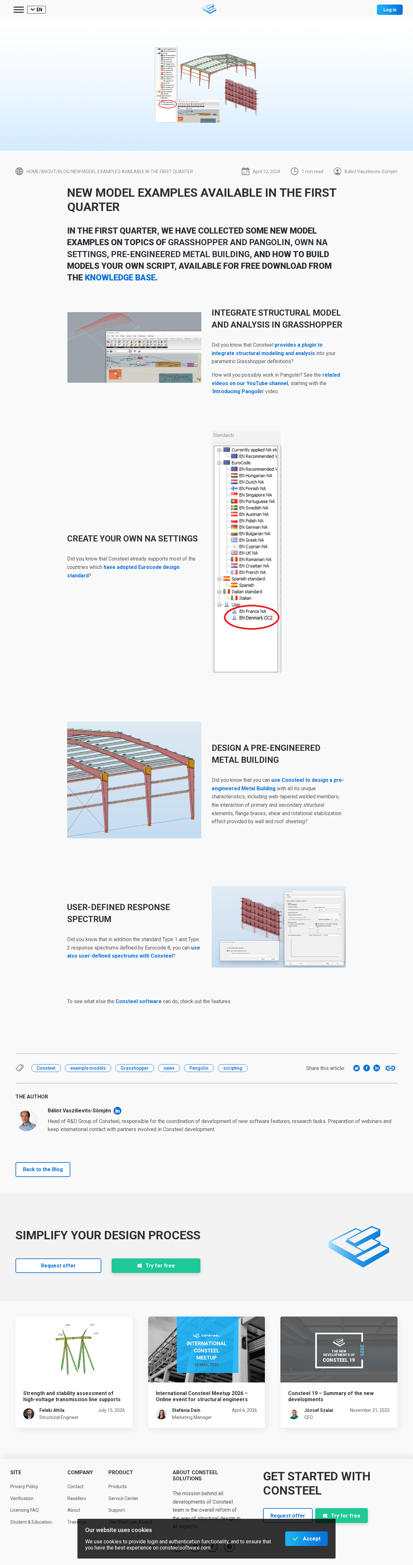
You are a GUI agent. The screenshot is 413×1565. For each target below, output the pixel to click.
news (169, 1068)
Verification (22, 1498)
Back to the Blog (43, 1169)
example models (88, 1068)
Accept (311, 1539)
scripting (232, 1068)
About (73, 1510)
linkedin (117, 1111)
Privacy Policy (24, 1486)
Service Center (123, 1498)
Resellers (76, 1498)
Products (117, 1486)
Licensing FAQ (24, 1510)
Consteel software (139, 1001)
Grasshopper (135, 1068)
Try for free (160, 1266)
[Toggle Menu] (19, 9)
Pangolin (198, 1068)
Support (116, 1510)
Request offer (58, 1266)
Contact (75, 1486)
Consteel (46, 1068)
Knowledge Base (120, 277)
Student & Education (31, 1522)
